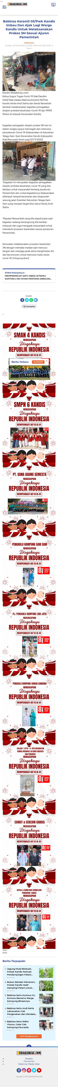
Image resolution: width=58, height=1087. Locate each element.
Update (39, 362)
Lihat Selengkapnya (28, 1036)
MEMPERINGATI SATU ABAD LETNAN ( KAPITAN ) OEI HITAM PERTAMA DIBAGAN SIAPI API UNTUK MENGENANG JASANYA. (27, 277)
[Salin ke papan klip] (36, 300)
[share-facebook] (22, 300)
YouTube (41, 1074)
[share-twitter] (27, 300)
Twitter (35, 1074)
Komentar (30, 306)
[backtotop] (29, 1047)
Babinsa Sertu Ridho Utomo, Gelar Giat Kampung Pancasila (18, 1024)
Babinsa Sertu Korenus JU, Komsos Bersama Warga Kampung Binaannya (21, 998)
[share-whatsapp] (31, 300)
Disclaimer (29, 1061)
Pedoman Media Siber (29, 1064)
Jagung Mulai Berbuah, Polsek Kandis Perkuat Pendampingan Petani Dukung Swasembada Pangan (19, 971)
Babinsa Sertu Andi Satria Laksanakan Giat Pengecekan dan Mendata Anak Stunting (21, 1011)
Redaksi (29, 1058)
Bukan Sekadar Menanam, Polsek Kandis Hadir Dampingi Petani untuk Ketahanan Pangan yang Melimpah (21, 985)
